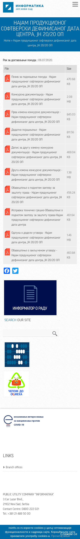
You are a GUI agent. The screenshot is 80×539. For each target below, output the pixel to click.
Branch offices (14, 467)
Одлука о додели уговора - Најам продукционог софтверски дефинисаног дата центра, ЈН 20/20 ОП (36, 237)
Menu (75, 4)
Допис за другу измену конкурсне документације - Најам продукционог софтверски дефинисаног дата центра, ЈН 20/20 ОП (36, 155)
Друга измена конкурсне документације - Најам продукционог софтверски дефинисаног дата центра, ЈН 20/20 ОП (36, 175)
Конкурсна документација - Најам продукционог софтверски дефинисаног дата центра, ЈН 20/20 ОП (36, 99)
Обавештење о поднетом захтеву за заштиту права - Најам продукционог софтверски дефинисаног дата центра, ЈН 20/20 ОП (36, 195)
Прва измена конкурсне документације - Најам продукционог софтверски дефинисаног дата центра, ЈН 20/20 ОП (36, 117)
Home (7, 40)
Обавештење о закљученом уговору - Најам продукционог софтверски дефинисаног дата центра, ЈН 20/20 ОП (35, 255)
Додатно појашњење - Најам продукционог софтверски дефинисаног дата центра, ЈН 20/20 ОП (36, 134)
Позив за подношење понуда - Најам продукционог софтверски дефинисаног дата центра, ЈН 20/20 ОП (36, 81)
